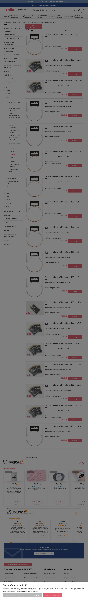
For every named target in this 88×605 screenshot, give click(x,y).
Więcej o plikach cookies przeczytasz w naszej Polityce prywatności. (20, 591)
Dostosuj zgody (34, 595)
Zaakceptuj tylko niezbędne (14, 595)
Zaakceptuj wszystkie (52, 595)
